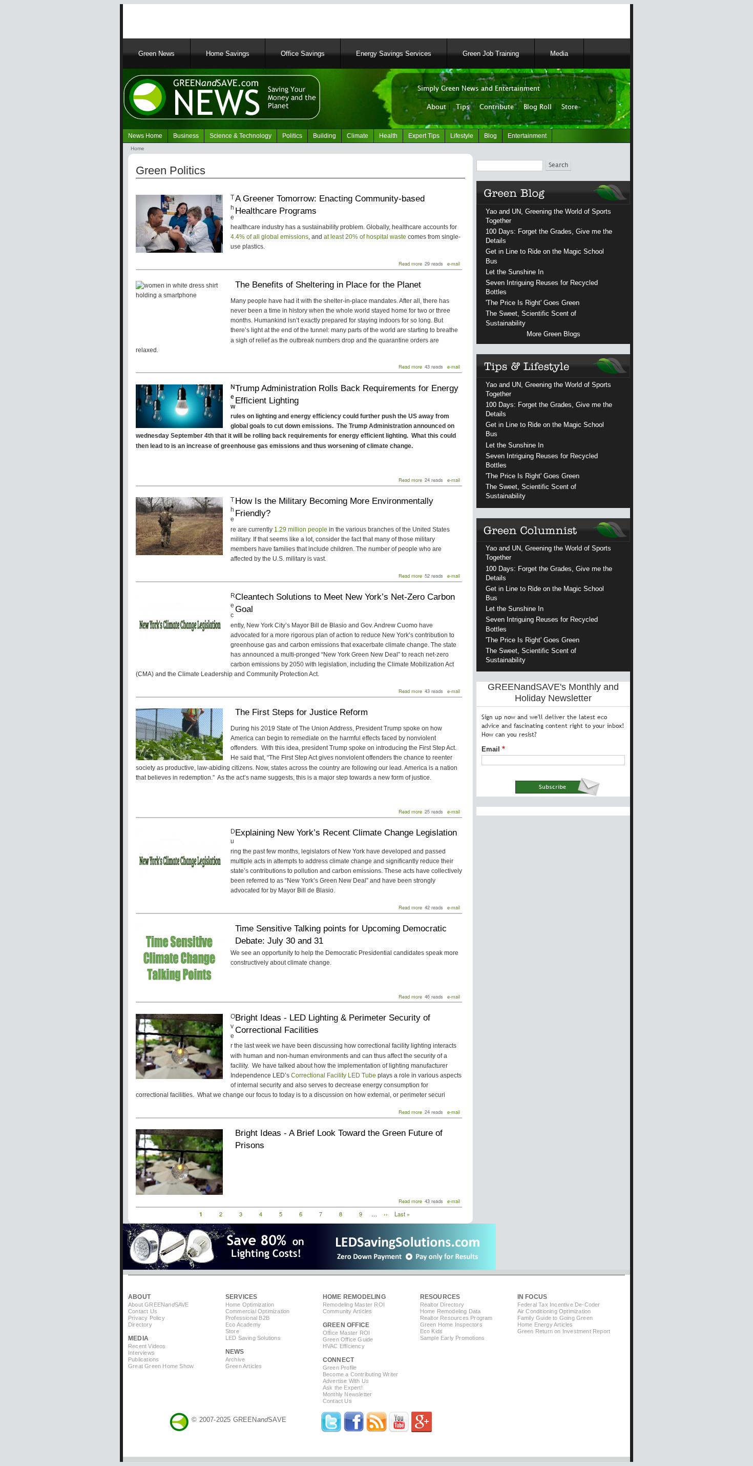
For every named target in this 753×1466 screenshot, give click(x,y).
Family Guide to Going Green (555, 1318)
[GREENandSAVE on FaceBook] (354, 1430)
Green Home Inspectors (451, 1324)
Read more (410, 263)
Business (186, 135)
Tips (463, 107)
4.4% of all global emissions (269, 236)
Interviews (141, 1353)
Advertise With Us (346, 1381)
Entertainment (527, 135)
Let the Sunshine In (514, 272)
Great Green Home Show (161, 1366)
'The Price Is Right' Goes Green (532, 303)
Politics (292, 135)
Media (559, 53)
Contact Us (142, 1311)
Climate (357, 135)
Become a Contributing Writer (361, 1374)
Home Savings (227, 53)
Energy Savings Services (393, 53)
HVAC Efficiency (344, 1346)
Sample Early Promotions (452, 1338)
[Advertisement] (253, 19)
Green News (156, 53)
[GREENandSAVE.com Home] (179, 1419)
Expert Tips (424, 135)
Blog (490, 135)
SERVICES (241, 1296)
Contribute (496, 107)
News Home (145, 135)
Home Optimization (249, 1304)
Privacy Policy (146, 1318)
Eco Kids (431, 1331)
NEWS (234, 1351)
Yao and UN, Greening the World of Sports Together (548, 216)
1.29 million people (300, 529)
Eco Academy (243, 1324)
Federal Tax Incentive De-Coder (558, 1304)
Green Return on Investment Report (564, 1331)
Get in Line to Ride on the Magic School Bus (545, 256)
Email (491, 749)
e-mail (453, 263)
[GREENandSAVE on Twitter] (331, 1430)
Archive (235, 1359)
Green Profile (340, 1368)
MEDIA (138, 1338)
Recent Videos (147, 1346)
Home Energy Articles (545, 1324)
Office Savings (303, 53)
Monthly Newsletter (347, 1394)
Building (324, 135)
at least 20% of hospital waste (365, 236)
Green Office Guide (348, 1339)
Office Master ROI (346, 1333)
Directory (140, 1324)
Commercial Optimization (257, 1311)
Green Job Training (491, 53)
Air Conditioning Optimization (554, 1311)
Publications (143, 1359)
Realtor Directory (442, 1304)
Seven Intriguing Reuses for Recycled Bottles (542, 287)
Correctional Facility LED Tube (333, 1075)
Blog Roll (538, 107)
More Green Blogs (553, 334)
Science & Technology (240, 135)
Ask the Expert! (343, 1387)
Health (388, 135)
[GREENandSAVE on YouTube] (399, 1430)
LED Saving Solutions (253, 1338)
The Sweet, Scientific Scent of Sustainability (531, 318)
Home (137, 148)
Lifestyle (461, 135)
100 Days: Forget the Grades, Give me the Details (549, 236)
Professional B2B (247, 1318)
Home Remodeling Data (450, 1311)
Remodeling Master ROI (354, 1304)
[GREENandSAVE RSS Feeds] (376, 1430)
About (436, 107)
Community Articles (347, 1311)
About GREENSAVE (158, 1304)
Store (569, 107)
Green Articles (243, 1366)
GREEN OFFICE (346, 1325)
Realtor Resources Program (456, 1318)
